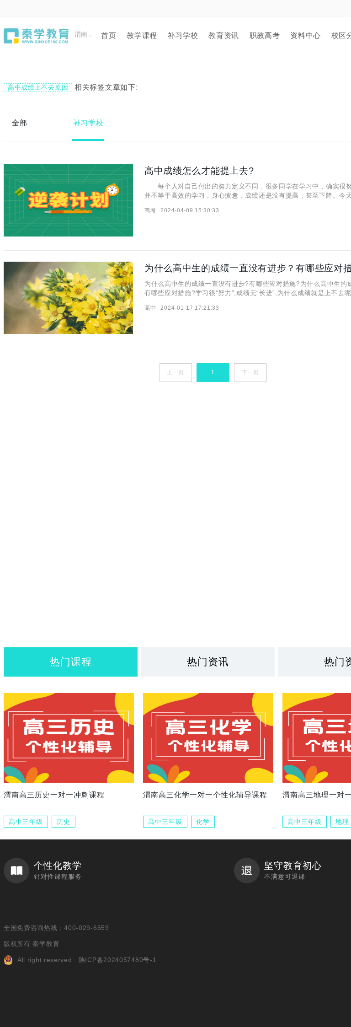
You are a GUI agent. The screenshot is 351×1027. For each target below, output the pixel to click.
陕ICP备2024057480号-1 (118, 959)
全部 (19, 123)
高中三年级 (26, 821)
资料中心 (305, 35)
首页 (108, 35)
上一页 (175, 372)
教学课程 (142, 35)
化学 (203, 821)
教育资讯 (223, 35)
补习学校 (183, 35)
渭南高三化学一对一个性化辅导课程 (205, 795)
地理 (342, 821)
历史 (63, 821)
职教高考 (265, 35)
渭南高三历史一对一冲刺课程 (54, 795)
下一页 (250, 372)
